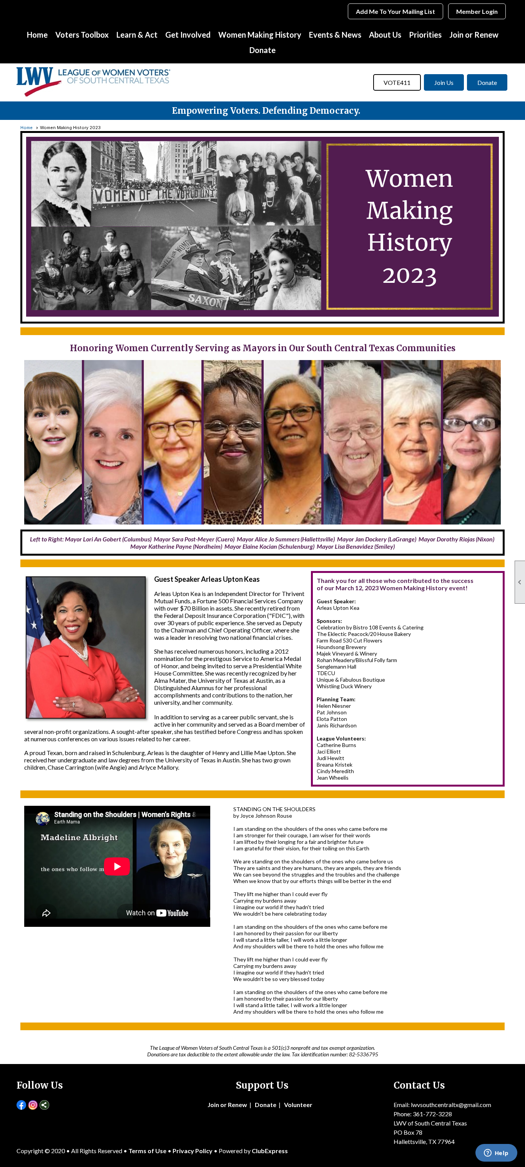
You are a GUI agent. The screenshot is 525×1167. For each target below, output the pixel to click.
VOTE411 (397, 82)
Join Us (444, 82)
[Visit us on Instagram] (33, 1105)
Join (213, 1104)
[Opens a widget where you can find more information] (496, 1153)
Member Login (477, 11)
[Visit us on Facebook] (21, 1105)
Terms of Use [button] (148, 1150)
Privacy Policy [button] (193, 1150)
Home (37, 34)
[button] (82, 34)
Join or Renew (473, 34)
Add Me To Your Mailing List (395, 11)
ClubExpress (270, 1150)
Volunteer (298, 1104)
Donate (262, 50)
